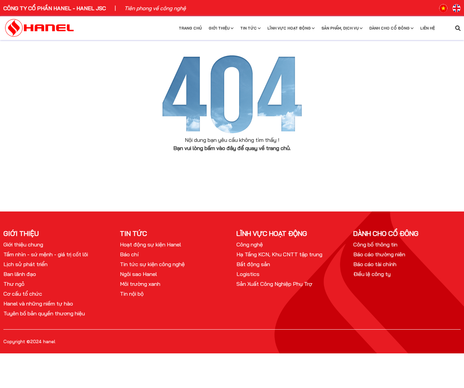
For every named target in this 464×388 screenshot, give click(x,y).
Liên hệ (427, 28)
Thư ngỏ (13, 283)
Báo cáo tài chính (374, 264)
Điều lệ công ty (372, 274)
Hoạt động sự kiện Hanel (150, 244)
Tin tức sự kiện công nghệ (152, 264)
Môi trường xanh (140, 283)
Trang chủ (190, 28)
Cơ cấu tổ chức (22, 293)
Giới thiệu (220, 28)
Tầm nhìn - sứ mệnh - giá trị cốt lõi (45, 254)
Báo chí (129, 254)
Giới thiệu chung (23, 244)
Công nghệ (249, 244)
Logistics (248, 274)
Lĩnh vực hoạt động (289, 28)
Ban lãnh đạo (19, 274)
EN (456, 8)
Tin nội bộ (132, 293)
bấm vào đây (220, 148)
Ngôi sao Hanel (138, 274)
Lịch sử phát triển (25, 264)
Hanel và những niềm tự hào (38, 303)
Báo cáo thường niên (379, 254)
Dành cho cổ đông (390, 28)
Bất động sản (253, 264)
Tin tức (249, 28)
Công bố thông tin (375, 244)
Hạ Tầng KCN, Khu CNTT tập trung (279, 254)
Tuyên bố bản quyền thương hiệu (44, 313)
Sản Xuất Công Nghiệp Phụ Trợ (274, 283)
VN (443, 8)
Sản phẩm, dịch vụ (340, 28)
